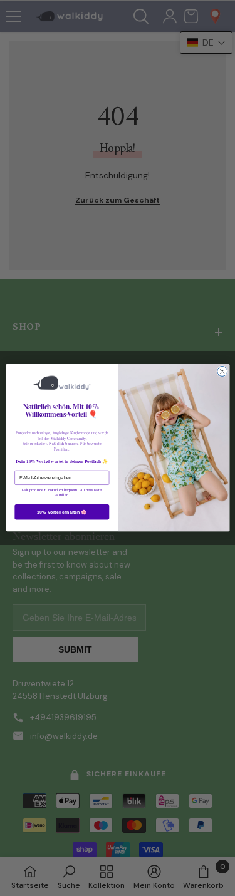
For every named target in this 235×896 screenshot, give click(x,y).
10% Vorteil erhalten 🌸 (62, 511)
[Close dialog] (222, 372)
